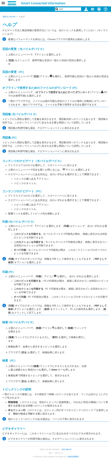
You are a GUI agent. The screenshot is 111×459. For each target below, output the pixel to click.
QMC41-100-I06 (9, 16)
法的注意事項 (73, 456)
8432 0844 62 (66, 449)
